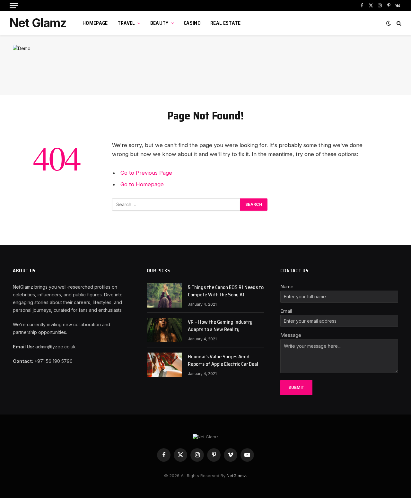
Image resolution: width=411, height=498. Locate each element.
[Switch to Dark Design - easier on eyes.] (388, 23)
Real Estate (225, 23)
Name (286, 287)
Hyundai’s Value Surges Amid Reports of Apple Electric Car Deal (223, 360)
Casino (192, 23)
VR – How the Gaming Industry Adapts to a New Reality (220, 326)
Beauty (159, 23)
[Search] (398, 23)
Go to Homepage (142, 184)
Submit (296, 387)
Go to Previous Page (146, 173)
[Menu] (14, 5)
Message (290, 335)
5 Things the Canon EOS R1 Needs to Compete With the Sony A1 (226, 291)
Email (286, 311)
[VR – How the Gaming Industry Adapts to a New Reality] (164, 330)
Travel (126, 23)
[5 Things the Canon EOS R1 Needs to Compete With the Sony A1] (164, 295)
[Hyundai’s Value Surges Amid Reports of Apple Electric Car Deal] (164, 365)
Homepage (95, 23)
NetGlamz (236, 475)
